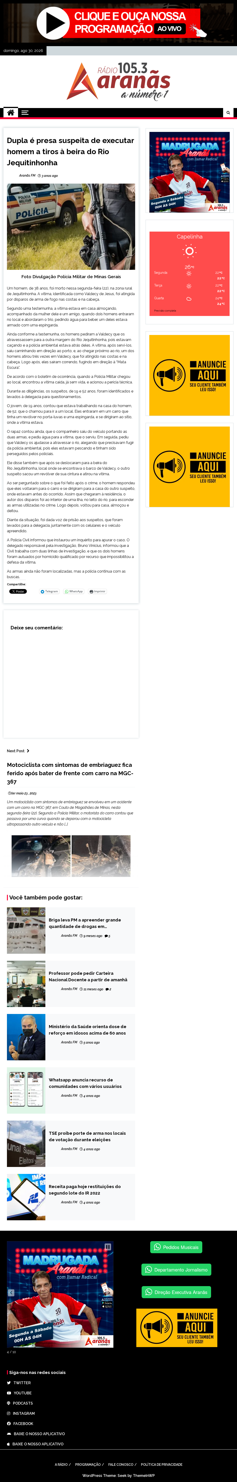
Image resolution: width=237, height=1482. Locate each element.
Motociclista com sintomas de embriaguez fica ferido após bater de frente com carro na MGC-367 (70, 773)
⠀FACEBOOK (22, 1423)
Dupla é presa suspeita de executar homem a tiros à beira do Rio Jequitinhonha (70, 151)
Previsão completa (165, 310)
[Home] (10, 112)
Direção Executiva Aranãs (181, 1292)
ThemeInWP (144, 1475)
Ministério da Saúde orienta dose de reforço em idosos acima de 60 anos (87, 1030)
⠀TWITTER (21, 1383)
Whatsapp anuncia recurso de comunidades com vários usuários (85, 1083)
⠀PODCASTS (21, 1403)
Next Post (16, 751)
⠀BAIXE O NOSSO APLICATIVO (38, 1434)
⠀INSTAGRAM (22, 1413)
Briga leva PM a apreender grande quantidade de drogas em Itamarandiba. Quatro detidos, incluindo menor (85, 923)
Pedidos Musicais (181, 1247)
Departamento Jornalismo (181, 1269)
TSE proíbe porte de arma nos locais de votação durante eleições (87, 1136)
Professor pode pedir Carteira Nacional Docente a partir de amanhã (88, 976)
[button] (11, 1292)
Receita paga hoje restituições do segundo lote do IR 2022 (85, 1189)
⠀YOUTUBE (21, 1393)
